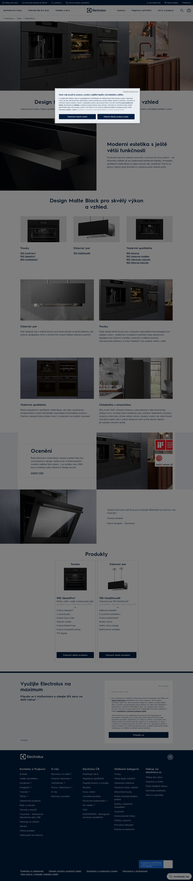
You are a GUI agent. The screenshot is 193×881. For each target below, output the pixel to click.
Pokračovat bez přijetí (130, 91)
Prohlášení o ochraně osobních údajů (111, 110)
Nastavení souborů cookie (77, 117)
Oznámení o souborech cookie (87, 110)
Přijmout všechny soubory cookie (116, 117)
